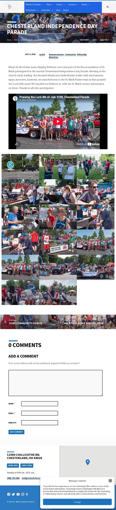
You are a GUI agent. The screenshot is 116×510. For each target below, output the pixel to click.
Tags (95, 40)
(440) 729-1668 (13, 478)
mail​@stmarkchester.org (33, 478)
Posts (16, 40)
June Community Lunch (25, 323)
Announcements (26, 40)
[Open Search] (107, 7)
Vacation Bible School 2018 (83, 323)
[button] (110, 480)
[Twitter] (13, 494)
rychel (42, 54)
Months (103, 40)
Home (66, 10)
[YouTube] (18, 494)
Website (12, 423)
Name (11, 404)
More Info (13, 465)
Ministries (53, 57)
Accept (77, 502)
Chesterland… (40, 40)
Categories (84, 40)
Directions (27, 465)
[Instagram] (23, 494)
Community (70, 54)
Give (58, 10)
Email (11, 413)
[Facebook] (9, 494)
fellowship (82, 54)
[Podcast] (27, 494)
